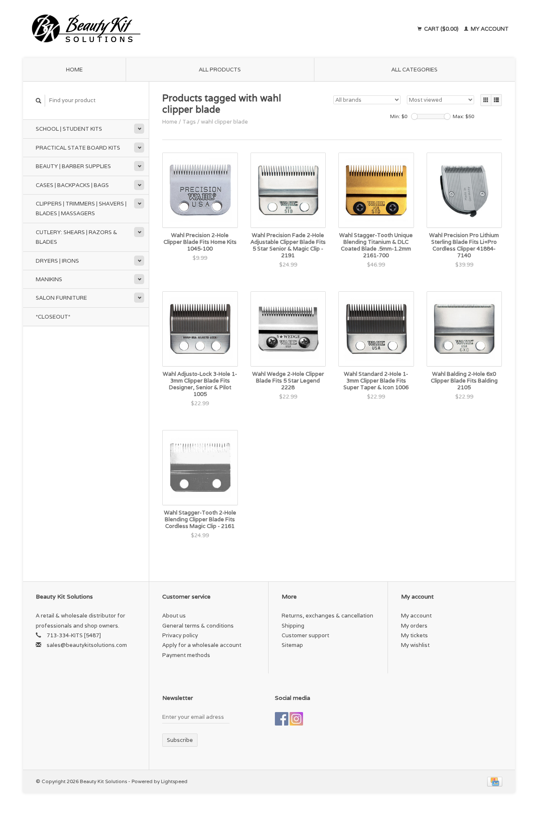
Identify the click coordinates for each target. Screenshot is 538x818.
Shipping (293, 625)
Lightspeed (174, 781)
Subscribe (180, 740)
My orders (414, 625)
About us (174, 615)
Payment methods (186, 655)
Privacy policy (180, 635)
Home (74, 69)
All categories (414, 69)
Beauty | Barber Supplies (73, 166)
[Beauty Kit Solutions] (162, 29)
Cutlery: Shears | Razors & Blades (76, 237)
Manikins (49, 279)
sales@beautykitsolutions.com (87, 645)
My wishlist (415, 645)
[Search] (38, 101)
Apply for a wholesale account (201, 645)
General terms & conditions (198, 625)
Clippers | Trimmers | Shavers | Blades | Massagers (81, 208)
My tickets (414, 635)
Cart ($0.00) (441, 28)
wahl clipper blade (224, 121)
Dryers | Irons (57, 260)
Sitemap (292, 645)
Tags (189, 121)
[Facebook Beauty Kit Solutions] (281, 719)
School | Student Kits (69, 128)
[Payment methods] (494, 781)
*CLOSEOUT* (53, 316)
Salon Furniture (61, 297)
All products (220, 69)
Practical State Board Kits (78, 147)
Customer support (305, 635)
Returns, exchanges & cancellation (327, 615)
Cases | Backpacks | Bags (72, 185)
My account (489, 28)
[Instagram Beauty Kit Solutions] (296, 719)
